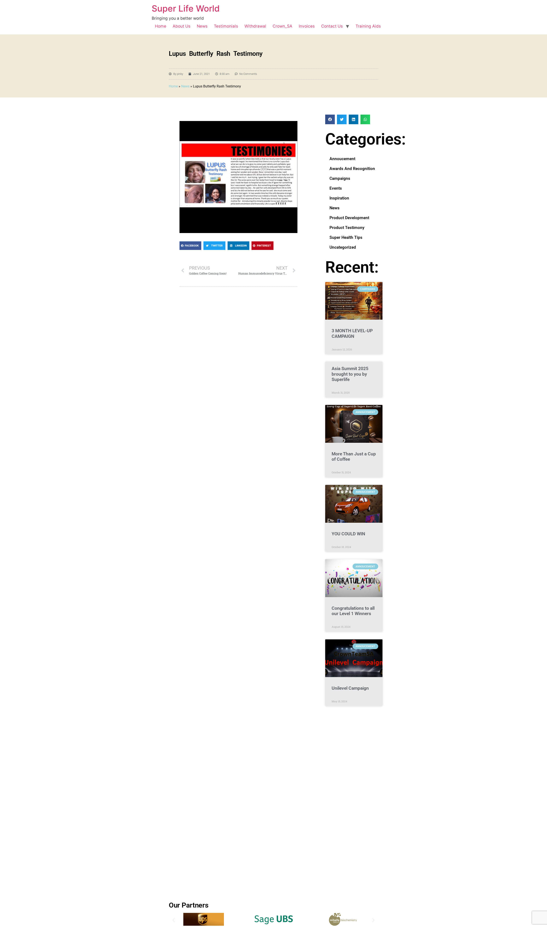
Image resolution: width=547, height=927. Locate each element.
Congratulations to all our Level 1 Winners (353, 611)
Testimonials (226, 26)
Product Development (349, 217)
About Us (181, 26)
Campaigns (339, 178)
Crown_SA (282, 26)
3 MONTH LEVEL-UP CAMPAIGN (352, 333)
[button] (190, 245)
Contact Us (332, 26)
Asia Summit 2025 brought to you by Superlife (350, 374)
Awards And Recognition (352, 168)
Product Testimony (346, 227)
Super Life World (186, 8)
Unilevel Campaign (350, 688)
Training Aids (368, 26)
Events (335, 188)
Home (160, 26)
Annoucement (342, 158)
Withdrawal (255, 26)
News (202, 26)
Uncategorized (342, 247)
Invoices (307, 26)
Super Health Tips (345, 237)
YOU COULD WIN (348, 533)
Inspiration (339, 198)
